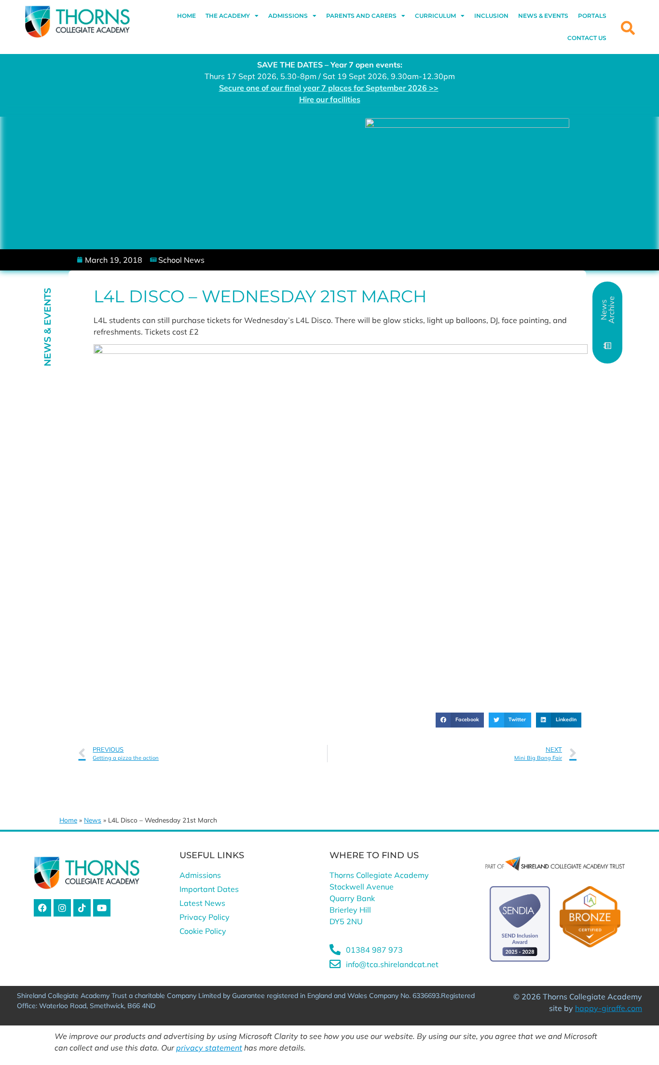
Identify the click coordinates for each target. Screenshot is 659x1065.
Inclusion (491, 15)
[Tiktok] (82, 908)
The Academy (228, 15)
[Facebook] (42, 908)
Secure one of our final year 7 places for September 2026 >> (329, 88)
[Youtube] (101, 908)
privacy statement (209, 1047)
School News (181, 260)
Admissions (288, 15)
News (92, 820)
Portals (592, 15)
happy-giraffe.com (608, 1008)
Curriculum (435, 15)
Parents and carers (361, 15)
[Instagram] (62, 908)
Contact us (586, 37)
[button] (460, 720)
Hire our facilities (329, 99)
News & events (543, 15)
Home (186, 15)
